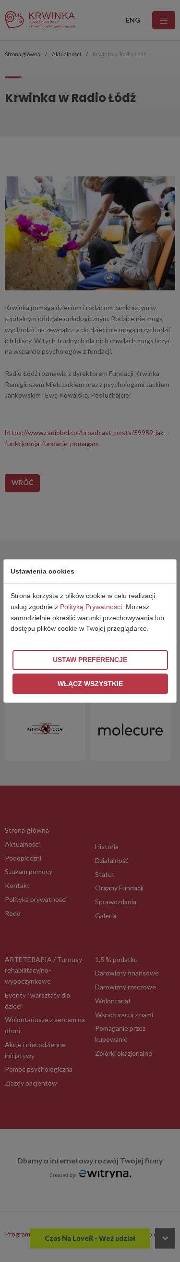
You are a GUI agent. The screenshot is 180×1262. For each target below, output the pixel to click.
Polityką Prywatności (91, 607)
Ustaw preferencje (90, 659)
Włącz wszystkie (90, 683)
